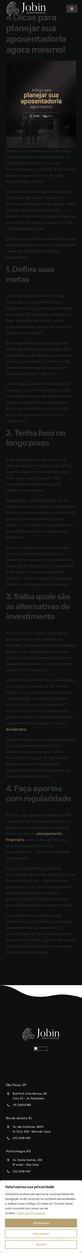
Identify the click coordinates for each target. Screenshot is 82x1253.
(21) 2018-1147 (22, 1138)
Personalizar (41, 1234)
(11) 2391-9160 (22, 1105)
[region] (41, 1216)
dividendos (16, 729)
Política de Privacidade (31, 1213)
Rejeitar (41, 1244)
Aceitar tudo (41, 1223)
